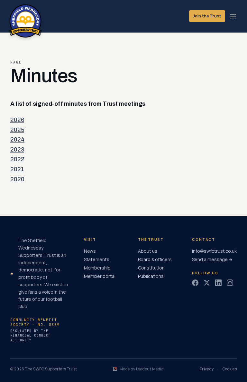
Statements (96, 259)
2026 (17, 120)
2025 (17, 130)
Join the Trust (207, 16)
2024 (17, 139)
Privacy (207, 369)
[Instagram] (230, 282)
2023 (17, 149)
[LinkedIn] (218, 282)
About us (147, 251)
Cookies (230, 369)
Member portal (99, 276)
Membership (97, 268)
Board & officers (155, 259)
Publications (151, 276)
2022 (17, 159)
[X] (207, 282)
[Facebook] (195, 282)
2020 (17, 179)
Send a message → (212, 259)
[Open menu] (232, 16)
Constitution (151, 268)
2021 (17, 169)
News (90, 251)
